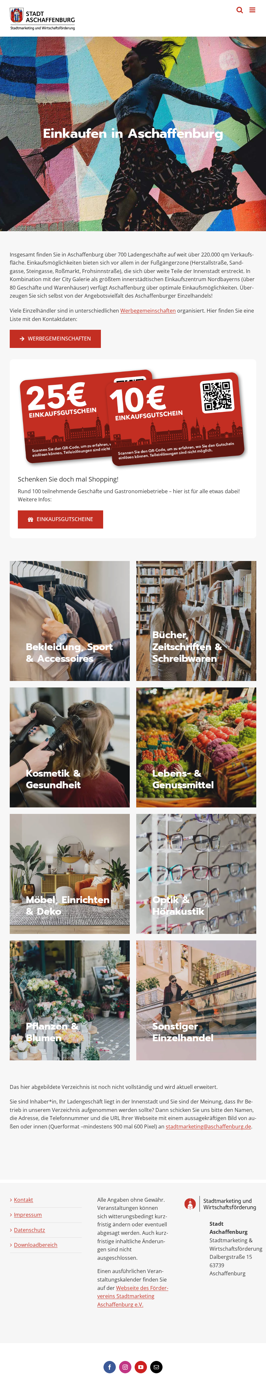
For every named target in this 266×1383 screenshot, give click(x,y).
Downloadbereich (35, 1244)
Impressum (28, 1214)
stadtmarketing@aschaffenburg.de (208, 1126)
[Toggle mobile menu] (252, 9)
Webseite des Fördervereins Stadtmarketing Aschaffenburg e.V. (132, 1296)
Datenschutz (29, 1230)
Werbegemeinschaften (148, 310)
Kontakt (23, 1199)
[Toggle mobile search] (239, 9)
